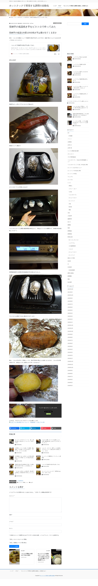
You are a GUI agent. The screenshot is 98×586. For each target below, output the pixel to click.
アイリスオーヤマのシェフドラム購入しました (77, 101)
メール (11, 521)
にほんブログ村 (40, 422)
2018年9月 (70, 370)
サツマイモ (20, 482)
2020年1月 (70, 322)
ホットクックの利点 (72, 173)
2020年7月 (70, 304)
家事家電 (70, 233)
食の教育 (70, 282)
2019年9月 (70, 334)
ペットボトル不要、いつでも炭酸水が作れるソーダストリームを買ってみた (80, 122)
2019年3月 (70, 352)
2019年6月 (70, 343)
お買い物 (70, 147)
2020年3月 (70, 316)
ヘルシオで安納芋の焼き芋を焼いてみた (51, 464)
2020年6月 (70, 307)
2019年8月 (70, 337)
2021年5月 (70, 292)
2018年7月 (70, 376)
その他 (70, 191)
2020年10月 (70, 295)
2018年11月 (70, 364)
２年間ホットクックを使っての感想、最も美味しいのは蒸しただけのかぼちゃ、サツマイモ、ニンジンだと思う (24, 449)
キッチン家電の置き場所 (73, 150)
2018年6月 (70, 379)
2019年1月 (70, 358)
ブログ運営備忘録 (72, 157)
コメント (11, 495)
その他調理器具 (57, 23)
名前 (10, 514)
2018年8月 (70, 373)
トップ (11, 571)
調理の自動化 (71, 273)
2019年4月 (70, 349)
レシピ (69, 182)
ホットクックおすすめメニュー (75, 167)
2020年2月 (70, 319)
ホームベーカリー (73, 197)
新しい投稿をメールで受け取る (18, 542)
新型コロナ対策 (71, 258)
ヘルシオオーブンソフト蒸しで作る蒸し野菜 (78, 164)
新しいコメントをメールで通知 (18, 539)
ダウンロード (71, 154)
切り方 (69, 221)
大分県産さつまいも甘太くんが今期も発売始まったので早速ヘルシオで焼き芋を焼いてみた (24, 458)
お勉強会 (70, 141)
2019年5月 (70, 346)
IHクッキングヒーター (74, 239)
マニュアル (70, 176)
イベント (70, 138)
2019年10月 (70, 331)
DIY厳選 (70, 135)
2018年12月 (70, 361)
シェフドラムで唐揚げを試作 (79, 64)
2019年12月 (70, 325)
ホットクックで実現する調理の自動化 (47, 575)
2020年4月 (70, 313)
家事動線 (70, 230)
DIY (68, 132)
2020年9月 (70, 298)
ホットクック (72, 200)
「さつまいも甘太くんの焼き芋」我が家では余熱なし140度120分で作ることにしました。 (24, 473)
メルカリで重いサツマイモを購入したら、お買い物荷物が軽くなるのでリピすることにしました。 (51, 441)
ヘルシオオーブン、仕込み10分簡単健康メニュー (78, 160)
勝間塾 (69, 224)
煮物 (70, 209)
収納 (69, 227)
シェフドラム (72, 243)
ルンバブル (70, 179)
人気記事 (70, 215)
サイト (11, 528)
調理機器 (70, 276)
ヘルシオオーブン (73, 194)
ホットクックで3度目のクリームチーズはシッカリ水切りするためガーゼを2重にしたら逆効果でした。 (43, 557)
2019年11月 (70, 328)
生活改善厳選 (72, 270)
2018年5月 (70, 382)
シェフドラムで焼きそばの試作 (80, 57)
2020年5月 (70, 310)
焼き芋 (31, 482)
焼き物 (70, 206)
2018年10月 (70, 367)
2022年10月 (70, 289)
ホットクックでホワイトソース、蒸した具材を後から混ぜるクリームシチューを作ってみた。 (24, 441)
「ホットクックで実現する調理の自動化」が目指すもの (33, 571)
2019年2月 (70, 355)
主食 (69, 212)
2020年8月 (70, 301)
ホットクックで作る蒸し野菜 (74, 170)
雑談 (69, 279)
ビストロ (26, 482)
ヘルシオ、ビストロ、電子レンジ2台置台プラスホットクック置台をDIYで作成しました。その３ (51, 449)
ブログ (16, 571)
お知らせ (70, 144)
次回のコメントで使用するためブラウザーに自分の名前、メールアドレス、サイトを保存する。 (35, 535)
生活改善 (70, 267)
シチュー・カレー (73, 188)
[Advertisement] (78, 40)
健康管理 (70, 218)
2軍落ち (70, 185)
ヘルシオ (71, 249)
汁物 (70, 203)
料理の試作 (70, 236)
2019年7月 (70, 340)
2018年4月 (70, 385)
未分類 (69, 261)
